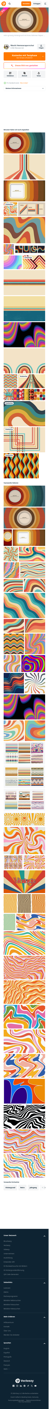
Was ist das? (24, 83)
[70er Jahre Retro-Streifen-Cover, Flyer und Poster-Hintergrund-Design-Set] (17, 223)
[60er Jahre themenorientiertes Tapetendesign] (21, 520)
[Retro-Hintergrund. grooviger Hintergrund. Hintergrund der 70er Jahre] (10, 208)
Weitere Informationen (13, 88)
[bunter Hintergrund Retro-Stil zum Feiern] (17, 435)
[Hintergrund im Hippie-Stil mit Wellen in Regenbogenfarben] (14, 858)
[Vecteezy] (3, 3)
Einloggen (36, 4)
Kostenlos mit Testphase (24, 56)
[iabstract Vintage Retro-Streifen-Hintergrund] (24, 400)
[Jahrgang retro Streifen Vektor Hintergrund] (24, 348)
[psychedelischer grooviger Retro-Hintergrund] (24, 244)
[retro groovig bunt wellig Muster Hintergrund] (24, 723)
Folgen (41, 48)
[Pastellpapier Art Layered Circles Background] (13, 287)
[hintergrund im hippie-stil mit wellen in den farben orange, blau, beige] (14, 837)
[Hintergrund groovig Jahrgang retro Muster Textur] (13, 689)
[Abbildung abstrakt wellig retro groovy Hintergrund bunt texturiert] (24, 468)
